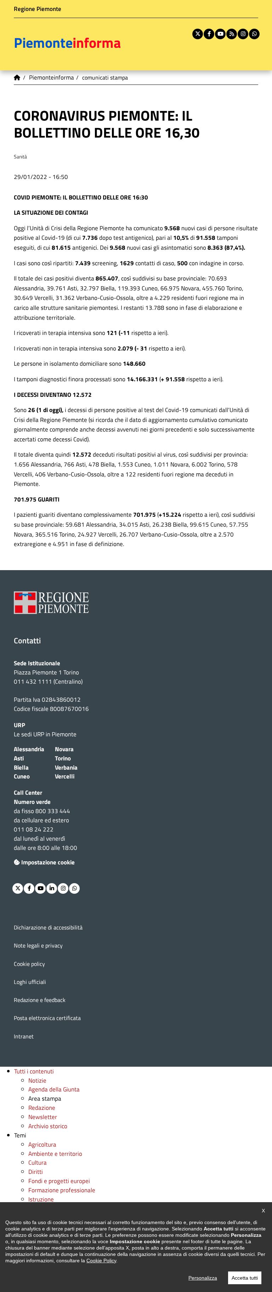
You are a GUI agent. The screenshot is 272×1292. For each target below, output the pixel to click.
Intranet (24, 1036)
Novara (64, 749)
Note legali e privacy (38, 945)
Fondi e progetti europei (59, 1181)
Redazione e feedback (40, 1000)
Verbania (66, 767)
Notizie (37, 1080)
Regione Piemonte (37, 8)
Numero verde (32, 801)
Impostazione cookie (48, 862)
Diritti (35, 1171)
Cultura (37, 1162)
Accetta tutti (245, 1278)
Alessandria (29, 749)
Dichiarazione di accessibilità (48, 927)
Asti (19, 758)
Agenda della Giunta (54, 1089)
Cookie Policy (101, 1260)
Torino (63, 758)
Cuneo (22, 776)
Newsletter (42, 1117)
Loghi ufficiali (30, 982)
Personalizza (202, 1278)
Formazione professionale (61, 1190)
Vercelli (64, 776)
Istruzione (41, 1199)
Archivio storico (47, 1126)
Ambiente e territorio (55, 1153)
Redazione (41, 1107)
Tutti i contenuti (34, 1071)
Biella (21, 767)
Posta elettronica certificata (47, 1018)
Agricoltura (42, 1144)
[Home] (17, 77)
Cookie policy (29, 964)
